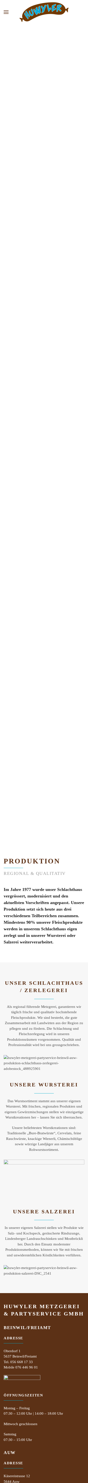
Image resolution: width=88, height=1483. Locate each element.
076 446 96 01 (26, 1367)
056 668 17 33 (21, 1362)
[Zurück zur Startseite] (44, 12)
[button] (6, 12)
